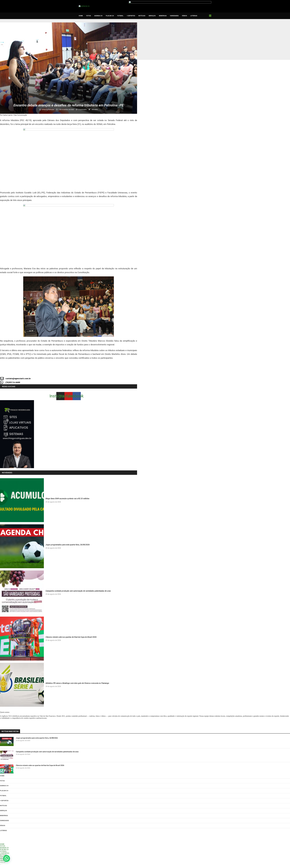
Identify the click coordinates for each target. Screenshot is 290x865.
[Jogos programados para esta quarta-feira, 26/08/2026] (22, 546)
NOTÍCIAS (141, 16)
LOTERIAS (193, 16)
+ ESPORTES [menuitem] (4, 853)
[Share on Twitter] (73, 372)
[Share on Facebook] (65, 372)
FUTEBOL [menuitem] (3, 851)
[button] (6, 858)
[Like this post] (58, 372)
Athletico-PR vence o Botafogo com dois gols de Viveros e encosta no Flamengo (77, 683)
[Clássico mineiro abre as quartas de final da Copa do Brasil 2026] (22, 638)
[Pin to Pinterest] (81, 372)
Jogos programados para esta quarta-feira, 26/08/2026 (68, 545)
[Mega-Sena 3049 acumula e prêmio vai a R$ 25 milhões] (22, 500)
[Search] (210, 16)
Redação (51, 109)
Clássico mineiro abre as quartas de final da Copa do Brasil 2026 (71, 637)
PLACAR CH (110, 16)
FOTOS (88, 16)
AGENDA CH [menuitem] (4, 848)
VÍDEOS (184, 16)
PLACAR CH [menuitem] (4, 849)
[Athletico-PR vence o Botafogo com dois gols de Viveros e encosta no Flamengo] (22, 685)
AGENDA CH (98, 16)
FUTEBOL (120, 16)
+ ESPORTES (131, 16)
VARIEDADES (174, 16)
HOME (81, 16)
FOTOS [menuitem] (2, 846)
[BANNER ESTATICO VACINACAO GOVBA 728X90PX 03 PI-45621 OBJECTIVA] (170, 2)
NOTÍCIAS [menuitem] (3, 855)
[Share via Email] (88, 372)
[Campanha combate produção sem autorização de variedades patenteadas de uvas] (22, 592)
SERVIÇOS (152, 16)
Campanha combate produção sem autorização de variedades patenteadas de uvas (78, 591)
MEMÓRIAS (163, 16)
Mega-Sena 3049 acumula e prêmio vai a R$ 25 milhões (67, 498)
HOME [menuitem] (2, 844)
